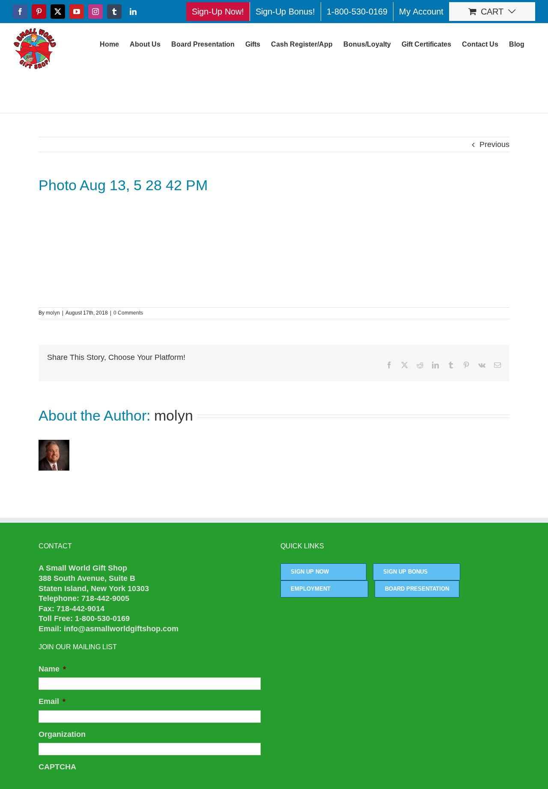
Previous (494, 144)
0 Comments (128, 313)
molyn (53, 313)
